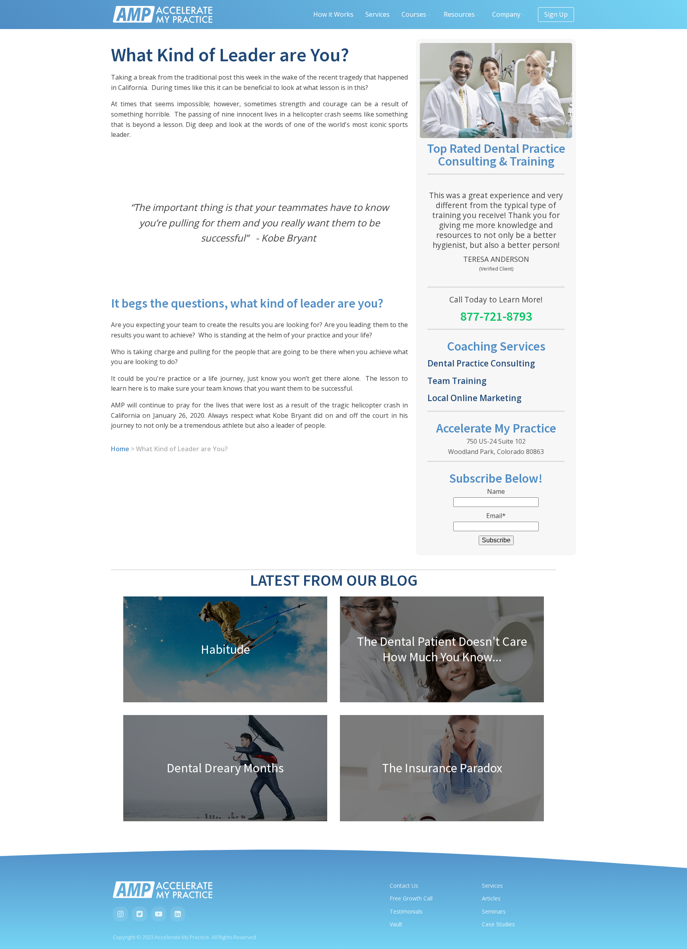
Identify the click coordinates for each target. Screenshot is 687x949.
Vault (396, 924)
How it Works (333, 14)
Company (506, 14)
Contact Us (404, 885)
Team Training (457, 380)
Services (377, 14)
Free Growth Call (411, 898)
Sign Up (556, 14)
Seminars (494, 911)
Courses (414, 14)
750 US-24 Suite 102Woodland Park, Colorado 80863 (496, 446)
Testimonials (406, 911)
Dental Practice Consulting (481, 363)
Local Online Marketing (474, 397)
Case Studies (498, 924)
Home (120, 448)
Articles (491, 898)
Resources (459, 14)
